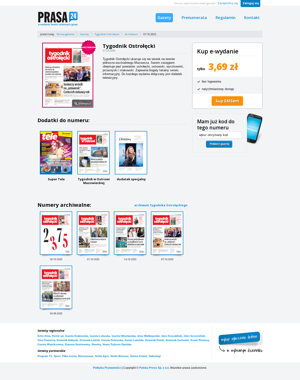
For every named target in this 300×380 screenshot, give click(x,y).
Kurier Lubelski (134, 340)
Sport (57, 356)
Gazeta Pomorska (112, 340)
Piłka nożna (69, 356)
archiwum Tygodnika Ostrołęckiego (161, 205)
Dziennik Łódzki (90, 340)
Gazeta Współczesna (50, 344)
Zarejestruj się (228, 3)
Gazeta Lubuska (100, 336)
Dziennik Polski (154, 340)
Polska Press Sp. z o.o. (154, 367)
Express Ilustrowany (77, 344)
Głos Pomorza (46, 340)
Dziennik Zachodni (177, 340)
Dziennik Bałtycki (67, 340)
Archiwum (131, 34)
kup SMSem (227, 101)
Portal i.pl (58, 336)
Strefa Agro (102, 356)
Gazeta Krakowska (76, 336)
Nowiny (96, 344)
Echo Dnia (44, 336)
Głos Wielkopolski (148, 336)
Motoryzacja (85, 356)
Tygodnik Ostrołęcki (106, 34)
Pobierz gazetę (219, 144)
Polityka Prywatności (107, 367)
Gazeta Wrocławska (124, 336)
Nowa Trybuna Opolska (117, 344)
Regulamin (225, 17)
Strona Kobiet (138, 356)
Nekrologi (155, 356)
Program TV (45, 356)
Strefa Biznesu (119, 356)
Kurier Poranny (200, 340)
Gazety (164, 17)
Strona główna (65, 34)
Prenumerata (194, 17)
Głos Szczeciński (194, 336)
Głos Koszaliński (171, 336)
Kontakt (252, 17)
